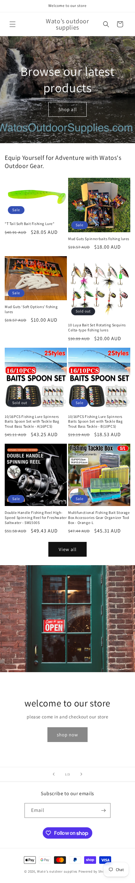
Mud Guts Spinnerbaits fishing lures (98, 238)
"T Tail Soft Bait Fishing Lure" (30, 223)
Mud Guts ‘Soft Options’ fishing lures (31, 309)
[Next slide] (81, 774)
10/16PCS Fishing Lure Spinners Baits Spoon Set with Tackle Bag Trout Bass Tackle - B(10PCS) (95, 421)
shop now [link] (67, 735)
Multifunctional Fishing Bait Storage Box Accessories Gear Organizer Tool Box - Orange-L (99, 517)
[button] (12, 24)
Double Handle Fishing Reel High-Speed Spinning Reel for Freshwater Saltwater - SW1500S (36, 517)
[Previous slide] (54, 774)
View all (68, 549)
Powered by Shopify (94, 871)
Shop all (67, 109)
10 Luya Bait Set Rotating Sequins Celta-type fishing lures (97, 327)
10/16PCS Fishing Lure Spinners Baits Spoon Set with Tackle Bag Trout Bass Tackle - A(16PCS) (32, 421)
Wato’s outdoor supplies (57, 871)
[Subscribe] (103, 810)
